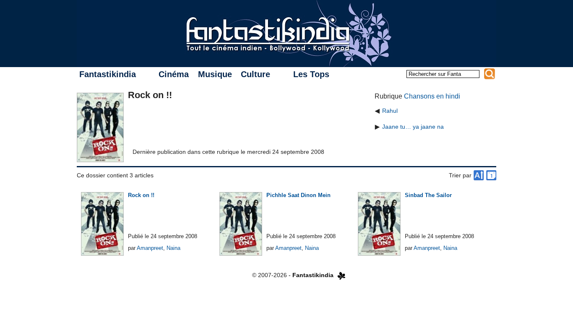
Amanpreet (150, 248)
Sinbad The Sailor (428, 195)
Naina (173, 248)
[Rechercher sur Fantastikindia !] (489, 73)
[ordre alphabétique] (478, 175)
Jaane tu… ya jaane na (413, 126)
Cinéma (174, 74)
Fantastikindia (107, 74)
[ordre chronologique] (491, 175)
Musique (215, 74)
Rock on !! (141, 195)
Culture (255, 74)
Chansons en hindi (432, 96)
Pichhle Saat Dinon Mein (298, 195)
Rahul (390, 110)
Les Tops (311, 74)
